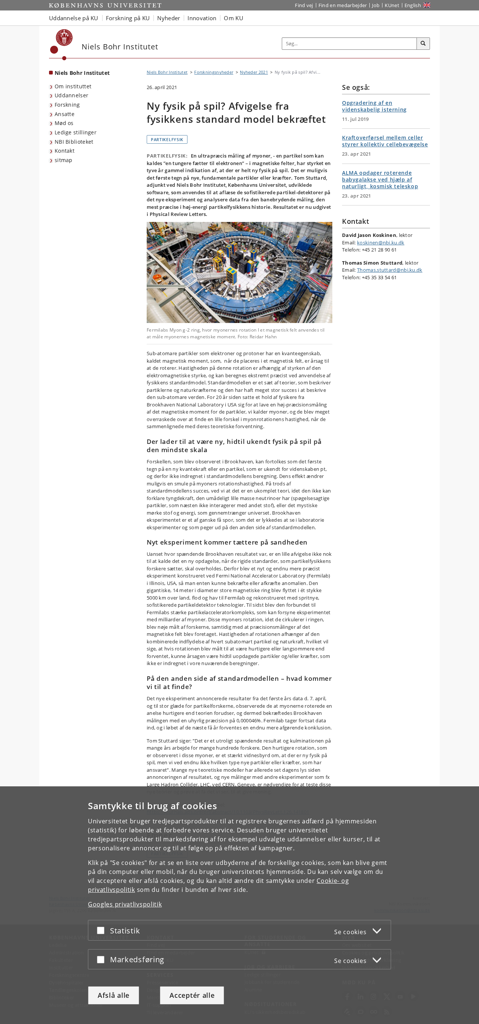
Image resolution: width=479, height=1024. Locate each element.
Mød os (64, 123)
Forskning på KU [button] (128, 18)
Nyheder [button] (168, 18)
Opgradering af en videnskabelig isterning (374, 106)
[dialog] (239, 905)
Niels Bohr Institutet (82, 72)
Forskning (67, 104)
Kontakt (64, 150)
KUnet (392, 5)
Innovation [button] (201, 18)
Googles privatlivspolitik (125, 904)
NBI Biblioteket (74, 141)
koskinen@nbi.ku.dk (380, 242)
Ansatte (64, 114)
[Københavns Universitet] (61, 44)
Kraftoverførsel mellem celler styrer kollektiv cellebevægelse (385, 141)
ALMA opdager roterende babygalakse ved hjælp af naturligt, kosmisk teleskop (380, 179)
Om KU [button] (233, 18)
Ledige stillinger (76, 132)
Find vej (304, 5)
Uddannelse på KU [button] (73, 18)
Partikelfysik (167, 139)
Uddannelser (71, 95)
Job (375, 5)
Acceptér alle (192, 995)
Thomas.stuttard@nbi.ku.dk (389, 269)
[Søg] (423, 43)
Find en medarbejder (342, 5)
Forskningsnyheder (213, 72)
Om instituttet (73, 86)
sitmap (64, 160)
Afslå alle (113, 995)
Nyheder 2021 (254, 72)
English (413, 5)
